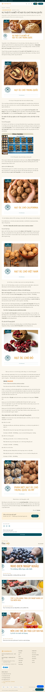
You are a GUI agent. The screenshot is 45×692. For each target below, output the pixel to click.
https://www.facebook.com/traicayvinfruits (15, 383)
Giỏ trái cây (34, 652)
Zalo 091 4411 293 (6, 675)
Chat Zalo (11, 0)
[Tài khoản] (29, 4)
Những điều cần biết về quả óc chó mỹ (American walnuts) (20, 225)
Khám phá (34, 650)
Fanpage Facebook (6, 677)
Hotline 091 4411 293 (7, 673)
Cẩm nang (8, 7)
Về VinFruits (34, 658)
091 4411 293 (5, 0)
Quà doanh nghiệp (35, 654)
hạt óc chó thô (22, 103)
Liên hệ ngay (22, 534)
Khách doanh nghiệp (40, 0)
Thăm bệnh (21, 660)
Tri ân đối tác (21, 658)
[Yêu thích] (31, 4)
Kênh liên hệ (5, 671)
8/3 (19, 654)
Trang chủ (3, 7)
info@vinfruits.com (6, 679)
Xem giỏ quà (35, 515)
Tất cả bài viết (40, 543)
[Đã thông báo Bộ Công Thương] (5, 667)
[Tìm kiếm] (26, 4)
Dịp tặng (20, 650)
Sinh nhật (20, 662)
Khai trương (21, 664)
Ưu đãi (33, 660)
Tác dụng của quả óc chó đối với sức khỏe (17, 310)
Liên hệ (33, 662)
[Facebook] (4, 526)
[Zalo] (7, 526)
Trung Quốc (37, 45)
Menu (41, 3)
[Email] (9, 526)
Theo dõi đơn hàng (33, 0)
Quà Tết (20, 652)
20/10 (20, 656)
